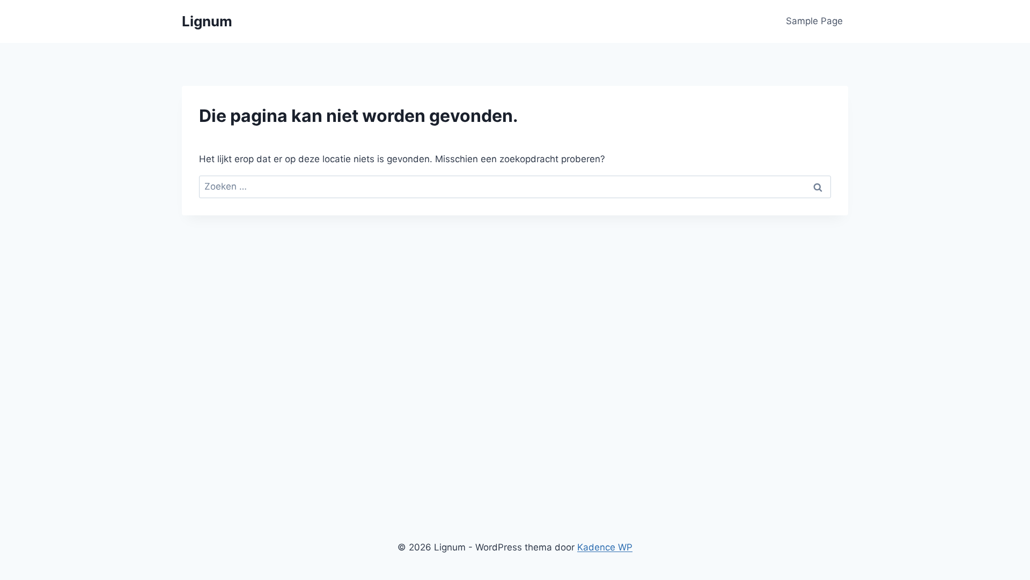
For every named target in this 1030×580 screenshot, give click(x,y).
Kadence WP (604, 547)
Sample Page (814, 21)
